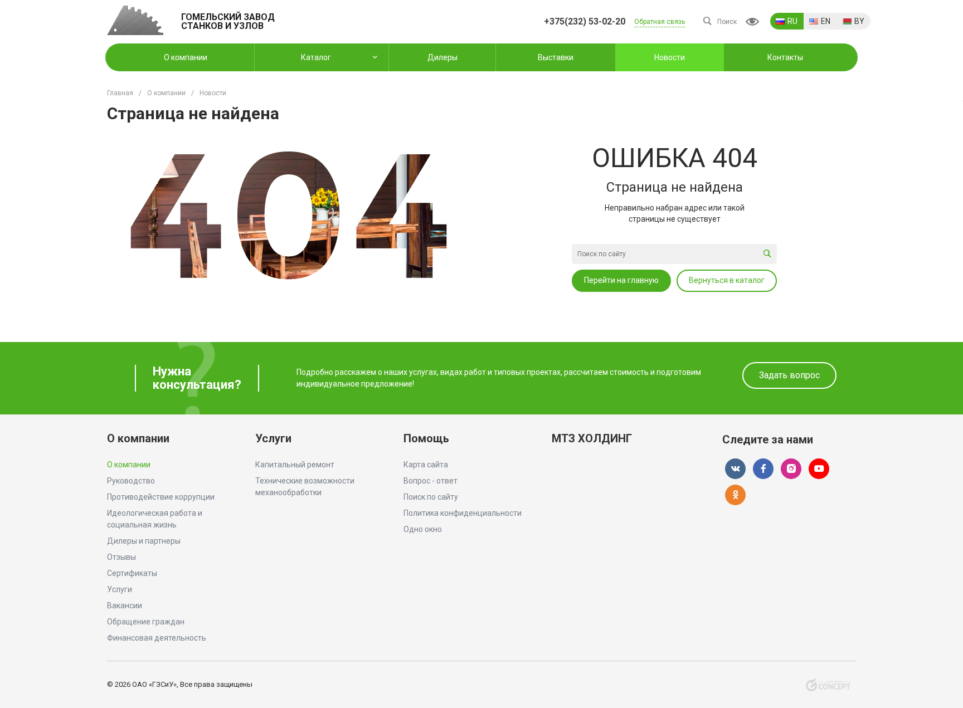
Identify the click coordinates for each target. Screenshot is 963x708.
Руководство (131, 480)
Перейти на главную (621, 280)
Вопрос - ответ (430, 480)
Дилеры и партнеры (144, 540)
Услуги (119, 589)
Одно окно (422, 529)
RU (792, 21)
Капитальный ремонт (294, 464)
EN (825, 21)
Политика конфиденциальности (462, 513)
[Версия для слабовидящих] (752, 21)
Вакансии (124, 605)
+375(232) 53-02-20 (584, 21)
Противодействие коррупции (161, 496)
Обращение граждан (145, 621)
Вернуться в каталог (727, 280)
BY (859, 21)
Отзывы (121, 557)
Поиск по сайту (430, 496)
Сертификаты (132, 573)
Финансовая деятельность (156, 637)
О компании (138, 438)
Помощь (426, 438)
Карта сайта (425, 464)
